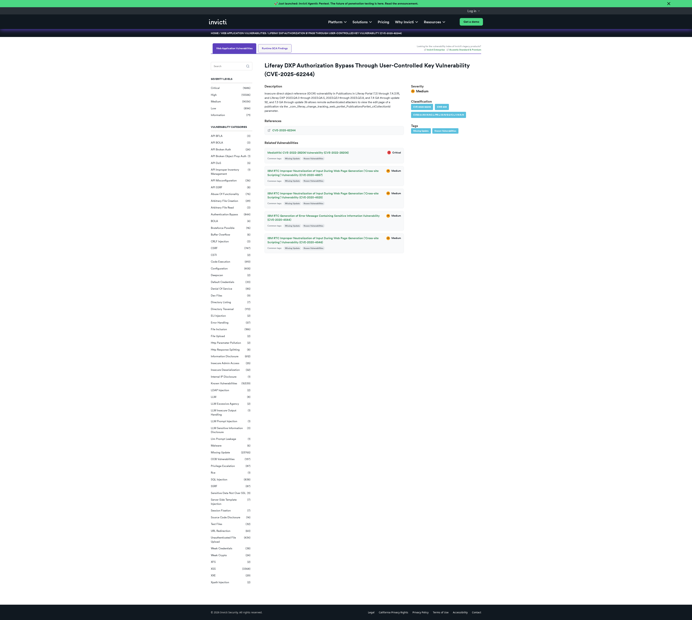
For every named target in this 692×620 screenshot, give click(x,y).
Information (230, 115)
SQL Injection (230, 479)
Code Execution (230, 261)
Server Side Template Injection (230, 501)
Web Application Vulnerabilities (243, 33)
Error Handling (230, 322)
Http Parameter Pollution (230, 342)
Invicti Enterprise (436, 49)
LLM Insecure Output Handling (230, 412)
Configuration (230, 268)
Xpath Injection (230, 582)
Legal (371, 612)
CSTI (230, 255)
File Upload (230, 336)
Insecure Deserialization (230, 369)
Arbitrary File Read (230, 207)
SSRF (230, 486)
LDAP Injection (230, 390)
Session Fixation (230, 510)
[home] (218, 21)
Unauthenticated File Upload (230, 539)
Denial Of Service (230, 288)
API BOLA (230, 142)
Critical (230, 88)
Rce (230, 472)
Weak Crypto (230, 555)
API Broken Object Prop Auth (230, 156)
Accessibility (460, 612)
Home (215, 33)
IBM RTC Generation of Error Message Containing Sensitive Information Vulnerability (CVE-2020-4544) (323, 217)
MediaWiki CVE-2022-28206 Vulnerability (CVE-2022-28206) (308, 152)
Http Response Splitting (230, 349)
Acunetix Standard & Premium (465, 49)
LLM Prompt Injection (230, 421)
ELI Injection (230, 315)
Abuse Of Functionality (230, 194)
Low (230, 108)
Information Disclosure (230, 356)
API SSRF (230, 187)
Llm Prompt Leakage (230, 439)
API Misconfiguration (230, 180)
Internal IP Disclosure (230, 376)
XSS (230, 568)
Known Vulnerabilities (230, 383)
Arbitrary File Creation (230, 201)
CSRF (230, 248)
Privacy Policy (420, 612)
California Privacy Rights (393, 612)
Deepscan (230, 275)
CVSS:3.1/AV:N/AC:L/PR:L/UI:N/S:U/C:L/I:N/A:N (438, 115)
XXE (230, 575)
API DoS (230, 163)
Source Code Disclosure (230, 517)
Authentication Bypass (230, 214)
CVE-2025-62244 (422, 107)
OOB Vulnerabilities (230, 459)
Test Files (230, 524)
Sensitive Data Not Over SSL (230, 493)
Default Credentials (230, 282)
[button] (474, 10)
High (230, 94)
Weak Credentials (230, 548)
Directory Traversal (230, 309)
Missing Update (230, 452)
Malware (230, 445)
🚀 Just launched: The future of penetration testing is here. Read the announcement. (346, 3)
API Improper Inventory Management (230, 171)
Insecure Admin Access (230, 363)
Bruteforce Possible (230, 228)
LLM (230, 397)
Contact (476, 612)
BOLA (230, 221)
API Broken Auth (230, 149)
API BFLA (230, 136)
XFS (230, 562)
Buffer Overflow (230, 234)
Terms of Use (441, 612)
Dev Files (230, 295)
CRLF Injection (230, 241)
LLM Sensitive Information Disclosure (230, 430)
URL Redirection (230, 531)
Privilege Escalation (230, 466)
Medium (230, 101)
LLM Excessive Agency (230, 403)
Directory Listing (230, 302)
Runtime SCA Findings (275, 48)
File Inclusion (230, 329)
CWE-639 (442, 107)
